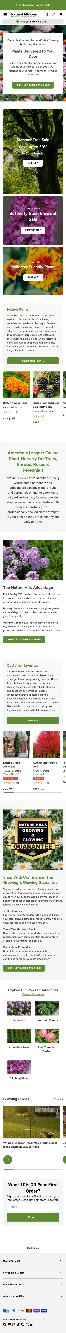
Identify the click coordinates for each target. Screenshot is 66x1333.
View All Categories (33, 994)
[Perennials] (19, 1008)
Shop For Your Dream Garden (24, 639)
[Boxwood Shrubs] (47, 1008)
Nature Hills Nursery (18, 1319)
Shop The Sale (33, 230)
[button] (60, 14)
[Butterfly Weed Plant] (16, 384)
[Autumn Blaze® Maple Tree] (46, 744)
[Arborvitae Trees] (19, 1036)
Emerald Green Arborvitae (11, 764)
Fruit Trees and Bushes (47, 1049)
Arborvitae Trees (19, 1047)
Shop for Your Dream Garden (33, 85)
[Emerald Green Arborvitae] (16, 744)
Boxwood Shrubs (47, 1020)
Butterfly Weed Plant (15, 402)
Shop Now (33, 163)
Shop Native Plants (33, 360)
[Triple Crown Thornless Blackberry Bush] (46, 384)
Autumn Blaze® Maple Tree (45, 764)
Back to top (33, 1248)
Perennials (19, 1020)
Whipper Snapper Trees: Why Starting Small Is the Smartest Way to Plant (30, 1144)
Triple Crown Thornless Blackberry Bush (46, 404)
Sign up (33, 1217)
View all (58, 1098)
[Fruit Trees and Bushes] (47, 1036)
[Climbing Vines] (19, 1067)
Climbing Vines (19, 1078)
